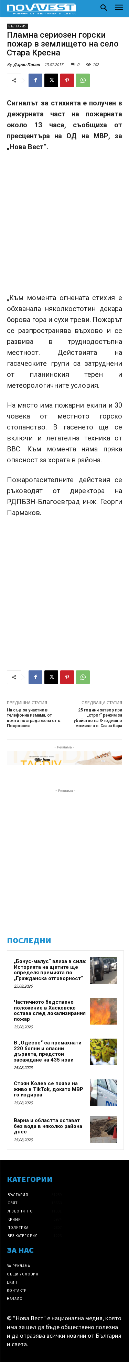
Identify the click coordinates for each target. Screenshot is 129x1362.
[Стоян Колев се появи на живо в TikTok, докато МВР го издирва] (103, 1092)
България (17, 26)
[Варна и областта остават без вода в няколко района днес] (103, 1129)
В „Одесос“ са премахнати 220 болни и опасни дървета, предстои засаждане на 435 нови (48, 1051)
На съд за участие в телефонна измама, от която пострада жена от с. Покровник (34, 718)
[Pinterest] (67, 80)
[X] (51, 80)
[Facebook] (35, 80)
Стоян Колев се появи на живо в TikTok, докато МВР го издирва (48, 1089)
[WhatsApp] (83, 80)
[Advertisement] (64, 225)
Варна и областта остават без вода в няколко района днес (48, 1126)
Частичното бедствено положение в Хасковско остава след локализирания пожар (50, 1010)
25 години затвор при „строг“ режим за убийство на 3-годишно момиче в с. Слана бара (98, 718)
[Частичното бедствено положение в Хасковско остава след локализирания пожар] (103, 1011)
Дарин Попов (26, 64)
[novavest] (41, 8)
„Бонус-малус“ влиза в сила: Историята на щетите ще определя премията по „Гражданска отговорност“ (50, 969)
